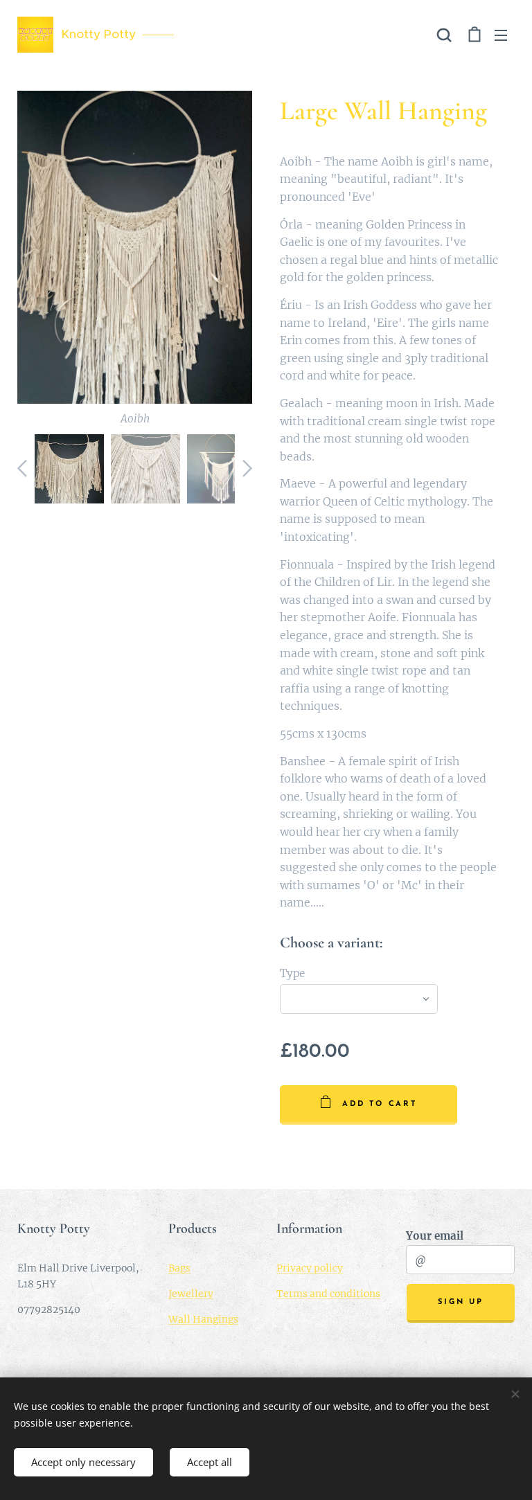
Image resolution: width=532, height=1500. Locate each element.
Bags (179, 1268)
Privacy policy (309, 1268)
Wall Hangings (203, 1319)
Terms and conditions (328, 1293)
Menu (501, 34)
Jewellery (190, 1293)
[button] (444, 34)
